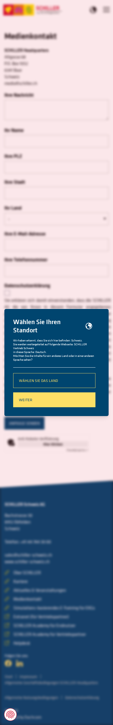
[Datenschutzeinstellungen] (10, 714)
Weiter (25, 399)
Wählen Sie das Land (38, 380)
